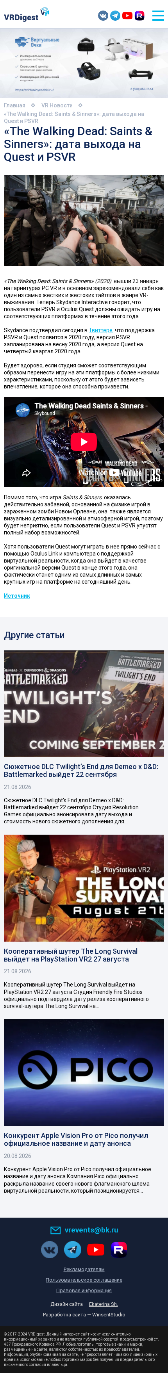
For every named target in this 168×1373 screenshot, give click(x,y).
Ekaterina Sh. (103, 1304)
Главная (14, 105)
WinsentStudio (108, 1315)
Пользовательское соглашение (84, 1280)
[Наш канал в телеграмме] (115, 16)
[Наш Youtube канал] (127, 16)
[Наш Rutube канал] (139, 16)
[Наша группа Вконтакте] (103, 16)
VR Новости (57, 105)
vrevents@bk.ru (91, 1229)
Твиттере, (101, 330)
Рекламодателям (84, 1269)
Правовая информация (84, 1290)
